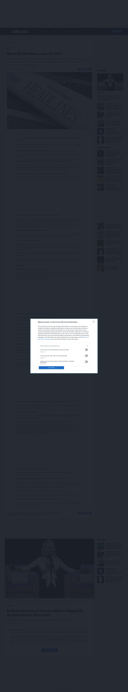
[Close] (94, 322)
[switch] (85, 350)
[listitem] (64, 346)
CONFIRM (51, 367)
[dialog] (64, 346)
